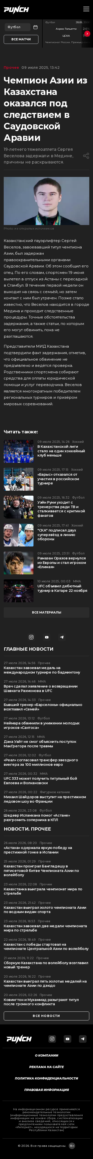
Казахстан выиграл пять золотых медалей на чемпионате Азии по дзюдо (45, 983)
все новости (46, 1016)
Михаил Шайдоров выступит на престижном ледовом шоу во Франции (45, 799)
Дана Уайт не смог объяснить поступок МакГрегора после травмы (40, 744)
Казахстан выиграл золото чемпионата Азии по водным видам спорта (45, 910)
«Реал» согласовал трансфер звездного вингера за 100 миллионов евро (41, 762)
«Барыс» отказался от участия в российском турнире (58, 478)
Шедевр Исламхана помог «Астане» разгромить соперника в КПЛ (37, 817)
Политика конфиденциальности (46, 1078)
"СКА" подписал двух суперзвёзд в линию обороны (56, 534)
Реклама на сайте (46, 1067)
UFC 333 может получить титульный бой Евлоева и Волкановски (40, 780)
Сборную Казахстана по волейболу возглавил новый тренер (46, 965)
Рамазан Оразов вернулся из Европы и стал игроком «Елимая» (61, 562)
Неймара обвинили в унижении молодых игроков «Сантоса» (42, 725)
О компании (46, 1055)
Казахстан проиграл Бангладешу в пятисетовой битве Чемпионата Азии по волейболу (41, 870)
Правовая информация (46, 1090)
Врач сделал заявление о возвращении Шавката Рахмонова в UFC (41, 688)
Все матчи (21, 39)
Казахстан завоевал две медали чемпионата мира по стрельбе (45, 928)
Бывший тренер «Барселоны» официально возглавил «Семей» (43, 707)
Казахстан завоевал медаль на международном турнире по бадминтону (42, 670)
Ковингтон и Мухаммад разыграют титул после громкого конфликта (41, 1002)
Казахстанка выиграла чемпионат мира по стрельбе (43, 891)
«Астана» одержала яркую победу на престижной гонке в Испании (38, 850)
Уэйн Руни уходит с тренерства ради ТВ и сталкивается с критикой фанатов (61, 509)
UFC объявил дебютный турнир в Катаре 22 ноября (62, 588)
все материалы (46, 612)
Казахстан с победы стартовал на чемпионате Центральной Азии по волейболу (46, 946)
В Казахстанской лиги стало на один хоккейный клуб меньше (61, 451)
